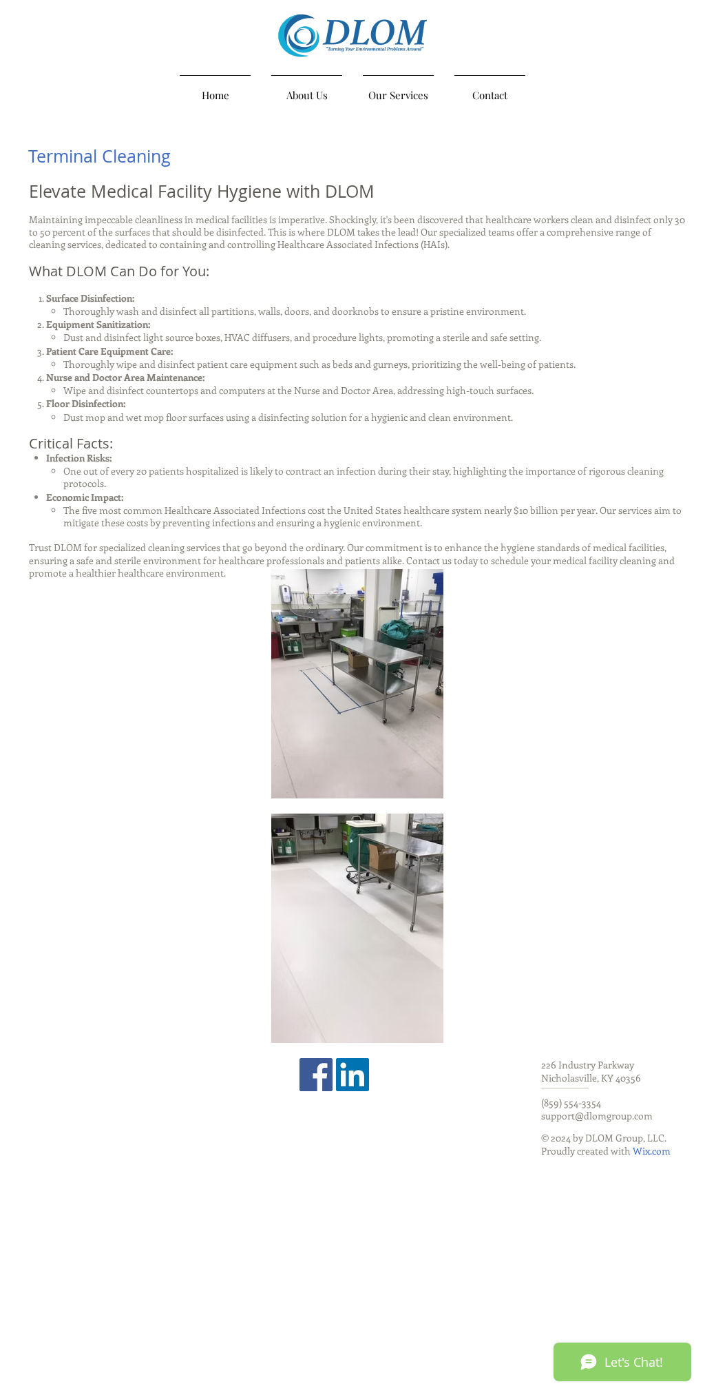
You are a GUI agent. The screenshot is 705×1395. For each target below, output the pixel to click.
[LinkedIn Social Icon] (352, 1074)
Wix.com (652, 1150)
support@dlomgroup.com (597, 1115)
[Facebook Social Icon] (316, 1074)
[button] (398, 89)
